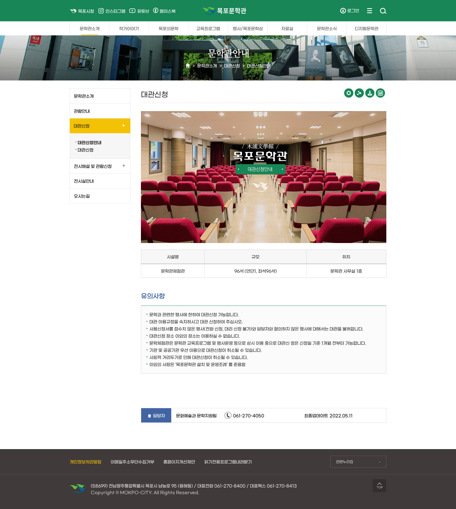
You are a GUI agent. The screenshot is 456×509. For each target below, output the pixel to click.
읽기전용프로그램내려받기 (228, 461)
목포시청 (86, 11)
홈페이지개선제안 (179, 461)
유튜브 (143, 11)
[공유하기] (359, 93)
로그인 (353, 10)
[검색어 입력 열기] (383, 11)
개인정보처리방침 (85, 461)
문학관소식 (327, 28)
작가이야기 (129, 28)
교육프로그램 (208, 28)
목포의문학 (168, 28)
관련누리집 (341, 463)
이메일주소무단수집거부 (132, 461)
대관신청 (232, 65)
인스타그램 (115, 11)
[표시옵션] (348, 93)
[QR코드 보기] (380, 93)
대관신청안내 (259, 65)
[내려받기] (369, 93)
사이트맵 (369, 10)
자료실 (287, 28)
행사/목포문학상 (248, 28)
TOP (380, 487)
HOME (188, 65)
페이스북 (167, 11)
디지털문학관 (366, 28)
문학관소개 (89, 28)
